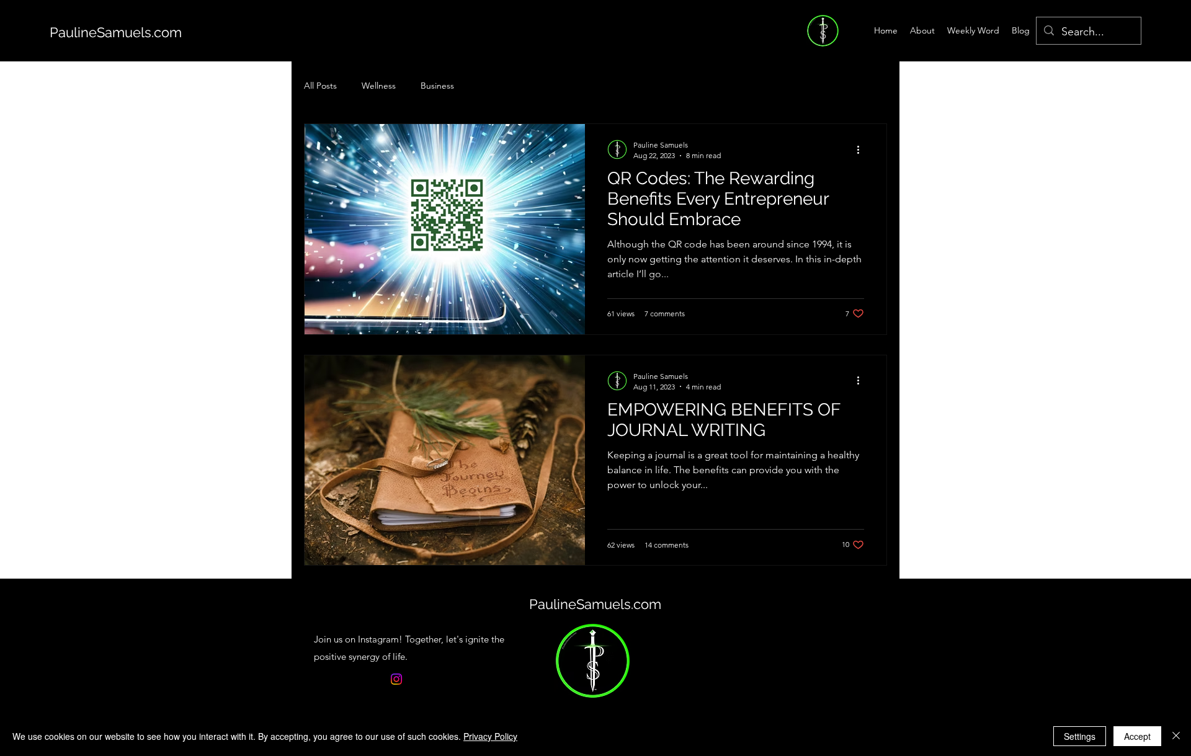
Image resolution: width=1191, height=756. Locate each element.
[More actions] (862, 149)
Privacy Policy (490, 736)
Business (437, 85)
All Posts (320, 85)
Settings (1079, 736)
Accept (1137, 736)
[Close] (1176, 736)
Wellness (379, 85)
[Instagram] (396, 679)
